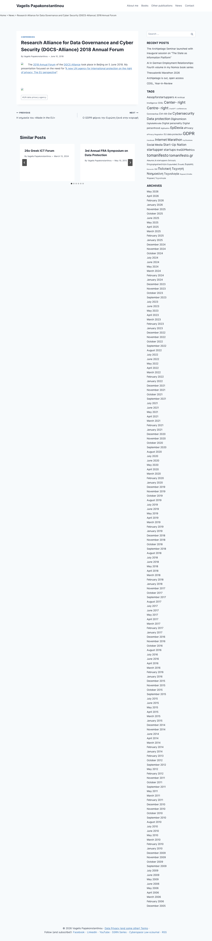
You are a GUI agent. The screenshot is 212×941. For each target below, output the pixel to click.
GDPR (189, 133)
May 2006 (153, 888)
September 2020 (156, 447)
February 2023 (155, 323)
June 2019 (153, 509)
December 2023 (156, 284)
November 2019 (156, 491)
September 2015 (156, 694)
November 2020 (156, 438)
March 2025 (154, 231)
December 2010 (156, 804)
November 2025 (156, 209)
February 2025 (155, 235)
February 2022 (155, 376)
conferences (182, 109)
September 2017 (156, 597)
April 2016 (152, 663)
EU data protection (173, 134)
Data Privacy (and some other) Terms (126, 928)
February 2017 (155, 628)
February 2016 (155, 672)
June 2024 (153, 262)
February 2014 (155, 747)
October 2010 (155, 813)
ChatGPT (172, 109)
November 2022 (156, 337)
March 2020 (154, 473)
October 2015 (155, 689)
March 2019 (154, 522)
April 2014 (152, 738)
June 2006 (153, 883)
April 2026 (153, 196)
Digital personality (172, 123)
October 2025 (155, 213)
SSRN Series (119, 932)
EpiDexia (176, 128)
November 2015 (156, 685)
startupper (155, 149)
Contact (189, 5)
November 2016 (156, 641)
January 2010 (155, 848)
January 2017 (154, 632)
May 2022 (152, 363)
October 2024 (155, 253)
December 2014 (156, 725)
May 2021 (152, 412)
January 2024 (155, 279)
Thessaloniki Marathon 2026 (163, 72)
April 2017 (152, 619)
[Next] (130, 162)
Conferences (28, 37)
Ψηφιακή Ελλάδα (186, 174)
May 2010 (152, 835)
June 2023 (153, 306)
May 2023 (152, 310)
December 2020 (156, 434)
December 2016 (156, 636)
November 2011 (156, 777)
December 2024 (156, 244)
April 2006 (153, 892)
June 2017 (153, 610)
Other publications (161, 5)
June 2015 (153, 702)
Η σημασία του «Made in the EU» (35, 115)
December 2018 (156, 535)
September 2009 (157, 866)
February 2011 (155, 799)
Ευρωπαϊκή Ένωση (175, 164)
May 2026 (152, 191)
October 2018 (155, 544)
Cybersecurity (183, 113)
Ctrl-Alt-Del (165, 113)
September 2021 (156, 398)
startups (170, 149)
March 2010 (154, 839)
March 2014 (154, 742)
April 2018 (152, 570)
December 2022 (156, 332)
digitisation (165, 128)
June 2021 (153, 407)
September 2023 (156, 297)
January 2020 (155, 482)
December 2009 (156, 853)
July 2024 (152, 257)
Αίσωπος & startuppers (157, 160)
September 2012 (156, 764)
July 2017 (152, 606)
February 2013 (155, 755)
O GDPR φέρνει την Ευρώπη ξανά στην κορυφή (110, 115)
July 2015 (152, 698)
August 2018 (154, 553)
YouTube (105, 932)
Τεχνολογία (171, 173)
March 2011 (153, 795)
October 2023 (155, 293)
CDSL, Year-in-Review (159, 83)
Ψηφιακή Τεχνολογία (156, 178)
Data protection (158, 119)
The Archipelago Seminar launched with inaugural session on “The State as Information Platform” (170, 53)
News (178, 5)
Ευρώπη (189, 164)
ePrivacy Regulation (155, 134)
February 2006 (155, 901)
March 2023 (154, 319)
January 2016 (155, 676)
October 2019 (155, 495)
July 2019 (152, 504)
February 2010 (155, 844)
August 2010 (154, 822)
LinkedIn (92, 932)
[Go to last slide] (24, 162)
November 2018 (156, 539)
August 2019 (154, 500)
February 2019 (155, 526)
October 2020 (155, 442)
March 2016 (154, 667)
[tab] (71, 183)
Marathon (175, 140)
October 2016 (155, 645)
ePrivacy (188, 128)
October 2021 (155, 394)
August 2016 (154, 650)
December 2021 (156, 385)
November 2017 (156, 588)
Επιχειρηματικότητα (157, 164)
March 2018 (153, 575)
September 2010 (156, 817)
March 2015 (153, 716)
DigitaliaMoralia (154, 123)
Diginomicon (178, 118)
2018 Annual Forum (44, 64)
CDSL (160, 103)
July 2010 (152, 826)
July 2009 (152, 870)
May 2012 (152, 769)
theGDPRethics (186, 149)
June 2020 (153, 460)
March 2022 (154, 372)
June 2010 (153, 830)
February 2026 (155, 200)
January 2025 (155, 240)
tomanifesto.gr (181, 155)
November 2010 (156, 808)
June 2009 (153, 875)
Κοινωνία (150, 169)
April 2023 (153, 315)
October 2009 (155, 861)
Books (144, 5)
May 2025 (152, 222)
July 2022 (152, 354)
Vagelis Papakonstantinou (36, 56)
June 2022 (153, 359)
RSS (164, 932)
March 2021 (153, 420)
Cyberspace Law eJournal (144, 932)
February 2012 (155, 773)
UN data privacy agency (34, 97)
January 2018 (154, 583)
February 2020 (155, 478)
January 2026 (155, 204)
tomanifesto (158, 155)
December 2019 (156, 486)
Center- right (174, 102)
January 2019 (155, 531)
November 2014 (156, 729)
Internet (161, 140)
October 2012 (155, 760)
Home (3, 15)
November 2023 (156, 288)
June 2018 (153, 561)
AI (176, 97)
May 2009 (153, 879)
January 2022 (155, 381)
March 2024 (154, 270)
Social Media (155, 144)
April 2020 (153, 469)
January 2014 (155, 751)
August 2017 (154, 601)
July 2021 (152, 403)
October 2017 (155, 592)
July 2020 (152, 456)
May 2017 (152, 614)
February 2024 (155, 275)
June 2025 (153, 218)
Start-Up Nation (174, 144)
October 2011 (154, 782)
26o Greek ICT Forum (39, 150)
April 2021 (152, 416)
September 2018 (156, 548)
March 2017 (153, 623)
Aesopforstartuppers (160, 97)
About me (132, 5)
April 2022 (153, 367)
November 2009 (156, 857)
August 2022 (154, 350)
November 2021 (156, 390)
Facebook (79, 932)
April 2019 (152, 517)
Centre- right (157, 108)
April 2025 (153, 226)
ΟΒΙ (155, 169)
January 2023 (155, 328)
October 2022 (155, 341)
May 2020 (152, 464)
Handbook (150, 140)
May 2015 (152, 707)
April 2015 (152, 711)
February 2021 (155, 425)
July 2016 (152, 654)
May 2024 (152, 266)
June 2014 (153, 733)
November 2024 (156, 248)
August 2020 (154, 451)
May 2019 (152, 513)
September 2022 (156, 345)
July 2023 (152, 301)
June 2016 (153, 658)
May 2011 (152, 791)
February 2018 (155, 579)
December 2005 (156, 905)
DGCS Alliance (72, 64)
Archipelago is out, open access (165, 78)
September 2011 (156, 786)
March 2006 (154, 896)
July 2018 (152, 557)
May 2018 (152, 566)
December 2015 (156, 680)
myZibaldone (187, 140)
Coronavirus (152, 114)
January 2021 (154, 429)
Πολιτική (164, 168)
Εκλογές (172, 160)
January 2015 (154, 720)
